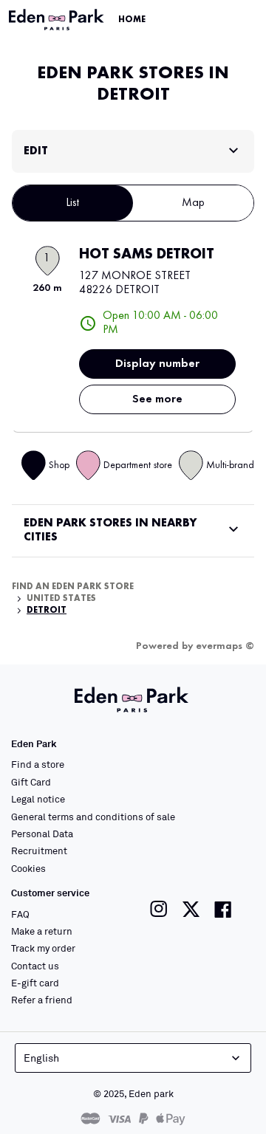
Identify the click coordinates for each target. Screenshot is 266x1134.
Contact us (35, 966)
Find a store (37, 764)
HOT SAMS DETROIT (146, 254)
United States (61, 598)
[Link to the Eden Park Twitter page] (191, 909)
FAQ (20, 914)
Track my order (43, 948)
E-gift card (35, 983)
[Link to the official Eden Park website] (57, 20)
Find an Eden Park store (73, 587)
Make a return (41, 931)
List (73, 203)
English (41, 1057)
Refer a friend (41, 1000)
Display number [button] (157, 364)
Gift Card (31, 782)
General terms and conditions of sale (93, 816)
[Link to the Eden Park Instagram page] (159, 909)
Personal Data (42, 833)
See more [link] (157, 399)
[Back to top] (215, 1098)
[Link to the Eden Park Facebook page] (223, 909)
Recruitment (39, 850)
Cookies (28, 868)
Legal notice (38, 799)
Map (193, 203)
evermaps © (225, 646)
